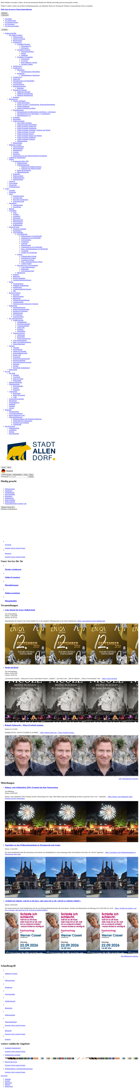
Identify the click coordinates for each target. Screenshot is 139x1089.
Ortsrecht (12, 181)
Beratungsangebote (19, 360)
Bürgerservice (13, 99)
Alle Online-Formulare (24, 123)
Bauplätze (16, 295)
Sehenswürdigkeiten (15, 382)
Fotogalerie (16, 357)
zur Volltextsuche (10, 20)
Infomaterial (13, 401)
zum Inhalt (8, 19)
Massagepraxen (18, 220)
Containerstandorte (23, 326)
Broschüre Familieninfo (20, 199)
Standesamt (20, 73)
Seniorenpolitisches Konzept (22, 362)
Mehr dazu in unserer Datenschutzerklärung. (16, 9)
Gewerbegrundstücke (16, 413)
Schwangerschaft (18, 201)
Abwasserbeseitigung (20, 340)
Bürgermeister (17, 40)
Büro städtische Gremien (29, 62)
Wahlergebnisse (22, 163)
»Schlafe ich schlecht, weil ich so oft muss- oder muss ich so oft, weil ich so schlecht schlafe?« (43, 901)
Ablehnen (4, 13)
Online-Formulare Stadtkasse (26, 137)
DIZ (14, 291)
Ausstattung (25, 242)
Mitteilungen (21, 273)
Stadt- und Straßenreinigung (22, 342)
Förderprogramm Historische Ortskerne (25, 304)
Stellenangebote (22, 141)
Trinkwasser (21, 335)
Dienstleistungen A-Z (24, 115)
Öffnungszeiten (18, 37)
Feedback (20, 329)
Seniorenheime (18, 223)
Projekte (15, 366)
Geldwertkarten (26, 240)
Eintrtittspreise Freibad (28, 258)
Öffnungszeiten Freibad (28, 256)
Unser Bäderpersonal (28, 267)
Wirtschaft (8, 410)
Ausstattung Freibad (27, 260)
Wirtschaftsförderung (15, 417)
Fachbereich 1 (17, 42)
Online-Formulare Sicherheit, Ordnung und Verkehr (33, 130)
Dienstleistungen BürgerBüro (30, 72)
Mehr (91, 621)
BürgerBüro (17, 119)
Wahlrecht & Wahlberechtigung (31, 167)
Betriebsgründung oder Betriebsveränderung (27, 419)
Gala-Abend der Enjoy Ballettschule (20, 610)
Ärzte (15, 212)
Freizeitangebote (14, 384)
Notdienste (12, 192)
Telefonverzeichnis (19, 39)
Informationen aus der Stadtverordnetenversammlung (30, 156)
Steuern (23, 53)
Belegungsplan (26, 245)
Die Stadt (12, 373)
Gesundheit (12, 210)
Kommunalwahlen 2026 (21, 161)
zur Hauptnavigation (11, 22)
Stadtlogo (16, 97)
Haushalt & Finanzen (20, 90)
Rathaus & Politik (10, 33)
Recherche (16, 154)
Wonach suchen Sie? (8, 507)
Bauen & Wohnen (15, 293)
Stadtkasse (24, 55)
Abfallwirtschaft (18, 320)
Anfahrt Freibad (26, 263)
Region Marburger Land (17, 415)
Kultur (11, 282)
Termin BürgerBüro (23, 103)
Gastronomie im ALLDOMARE (31, 247)
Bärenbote (20, 88)
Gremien (16, 152)
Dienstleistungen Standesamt (30, 75)
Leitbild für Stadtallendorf (17, 157)
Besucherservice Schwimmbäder (27, 265)
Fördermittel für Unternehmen (22, 421)
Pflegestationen (18, 221)
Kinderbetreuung (18, 196)
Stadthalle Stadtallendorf (21, 285)
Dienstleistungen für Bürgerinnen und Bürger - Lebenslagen (36, 112)
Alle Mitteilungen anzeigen (129, 956)
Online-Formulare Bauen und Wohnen (29, 135)
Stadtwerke (16, 79)
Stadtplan (12, 406)
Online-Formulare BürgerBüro (27, 125)
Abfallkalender (22, 322)
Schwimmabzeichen (27, 271)
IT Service (24, 61)
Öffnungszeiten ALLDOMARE (31, 236)
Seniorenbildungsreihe (20, 353)
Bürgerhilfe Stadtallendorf (21, 368)
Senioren (12, 346)
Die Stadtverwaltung (15, 35)
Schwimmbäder (18, 232)
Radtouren (16, 276)
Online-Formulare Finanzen (26, 139)
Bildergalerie (13, 369)
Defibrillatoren (17, 225)
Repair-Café (17, 355)
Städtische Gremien (15, 145)
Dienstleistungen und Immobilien (23, 81)
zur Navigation (9, 24)
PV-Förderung (17, 315)
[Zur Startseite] (31, 465)
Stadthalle (12, 404)
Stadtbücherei (17, 287)
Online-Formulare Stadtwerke (26, 126)
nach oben (4, 1076)
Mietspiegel (16, 298)
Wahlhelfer (16, 174)
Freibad (19, 254)
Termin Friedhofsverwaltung (26, 108)
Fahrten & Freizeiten (19, 351)
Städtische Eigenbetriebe (25, 93)
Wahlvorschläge (18, 176)
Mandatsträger (17, 150)
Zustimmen (5, 15)
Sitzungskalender (18, 146)
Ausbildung (12, 430)
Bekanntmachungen (19, 86)
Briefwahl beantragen (24, 170)
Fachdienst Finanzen (23, 50)
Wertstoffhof (21, 331)
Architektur (24, 251)
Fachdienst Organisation (25, 57)
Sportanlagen (17, 231)
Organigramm (17, 82)
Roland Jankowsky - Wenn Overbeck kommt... (24, 725)
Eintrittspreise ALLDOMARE (31, 238)
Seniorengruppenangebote (21, 359)
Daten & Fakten (18, 379)
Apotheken (16, 216)
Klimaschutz (13, 306)
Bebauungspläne (18, 296)
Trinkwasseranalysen (24, 338)
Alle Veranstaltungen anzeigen (128, 779)
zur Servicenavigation (12, 26)
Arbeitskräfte (17, 424)
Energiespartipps (18, 316)
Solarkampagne (18, 313)
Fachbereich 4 (17, 77)
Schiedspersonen (14, 187)
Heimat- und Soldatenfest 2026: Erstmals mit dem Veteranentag (31, 787)
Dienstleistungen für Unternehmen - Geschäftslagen (33, 114)
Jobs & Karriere (10, 426)
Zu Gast (7, 371)
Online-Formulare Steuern (25, 134)
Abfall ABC (21, 327)
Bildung (11, 209)
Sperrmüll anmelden (23, 324)
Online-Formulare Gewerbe (26, 132)
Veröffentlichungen (19, 307)
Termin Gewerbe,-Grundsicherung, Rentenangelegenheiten (36, 104)
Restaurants (16, 393)
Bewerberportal (14, 433)
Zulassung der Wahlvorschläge (31, 168)
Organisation (25, 59)
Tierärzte (16, 214)
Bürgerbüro (21, 70)
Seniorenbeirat (17, 349)
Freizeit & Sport (14, 227)
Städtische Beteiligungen (25, 95)
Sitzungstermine (18, 148)
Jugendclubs (17, 207)
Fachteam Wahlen (27, 64)
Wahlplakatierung (18, 178)
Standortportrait (14, 412)
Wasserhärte (21, 337)
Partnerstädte (17, 380)
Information (25, 48)
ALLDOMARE (22, 234)
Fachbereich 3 (17, 68)
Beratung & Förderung (20, 311)
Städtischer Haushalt (23, 92)
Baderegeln (24, 269)
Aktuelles (12, 190)
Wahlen (11, 159)
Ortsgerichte (13, 185)
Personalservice (26, 46)
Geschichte (16, 377)
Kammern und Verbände (21, 422)
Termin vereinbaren (19, 101)
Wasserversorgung (19, 333)
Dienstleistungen (18, 110)
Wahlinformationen (23, 165)
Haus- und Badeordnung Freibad (31, 262)
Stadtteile (16, 375)
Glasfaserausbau (18, 302)
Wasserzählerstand (19, 344)
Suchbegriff (4, 477)
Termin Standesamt (23, 106)
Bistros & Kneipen (19, 395)
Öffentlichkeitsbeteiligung (21, 300)
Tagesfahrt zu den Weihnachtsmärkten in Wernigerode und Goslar (32, 845)
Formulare (16, 117)
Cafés (15, 397)
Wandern (16, 274)
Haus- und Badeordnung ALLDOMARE (34, 249)
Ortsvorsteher (13, 183)
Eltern (11, 194)
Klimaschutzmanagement (21, 309)
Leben (7, 189)
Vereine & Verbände (19, 229)
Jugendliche (13, 203)
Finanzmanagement (27, 51)
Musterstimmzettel (23, 172)
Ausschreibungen (18, 84)
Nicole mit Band (11, 667)
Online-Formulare (19, 121)
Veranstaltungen (18, 284)
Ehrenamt (16, 364)
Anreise (11, 408)
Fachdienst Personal (23, 44)
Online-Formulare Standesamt (26, 128)
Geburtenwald (17, 198)
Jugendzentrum (18, 205)
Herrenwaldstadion (19, 278)
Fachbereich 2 (17, 66)
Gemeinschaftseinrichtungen (22, 280)
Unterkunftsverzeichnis (16, 399)
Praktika (11, 432)
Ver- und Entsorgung (15, 318)
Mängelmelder (17, 143)
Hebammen (16, 218)
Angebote (24, 243)
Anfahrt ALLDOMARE (29, 252)
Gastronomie (13, 391)
